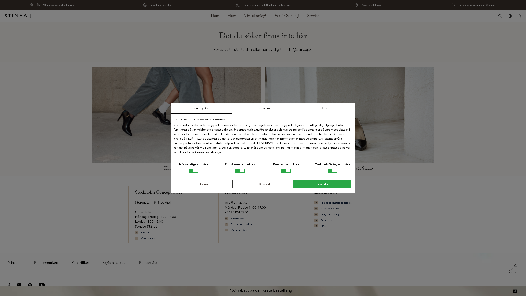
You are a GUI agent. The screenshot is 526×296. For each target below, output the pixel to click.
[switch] (240, 171)
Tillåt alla (322, 184)
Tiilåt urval (263, 184)
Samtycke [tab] (201, 108)
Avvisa (204, 184)
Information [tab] (263, 108)
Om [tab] (324, 108)
